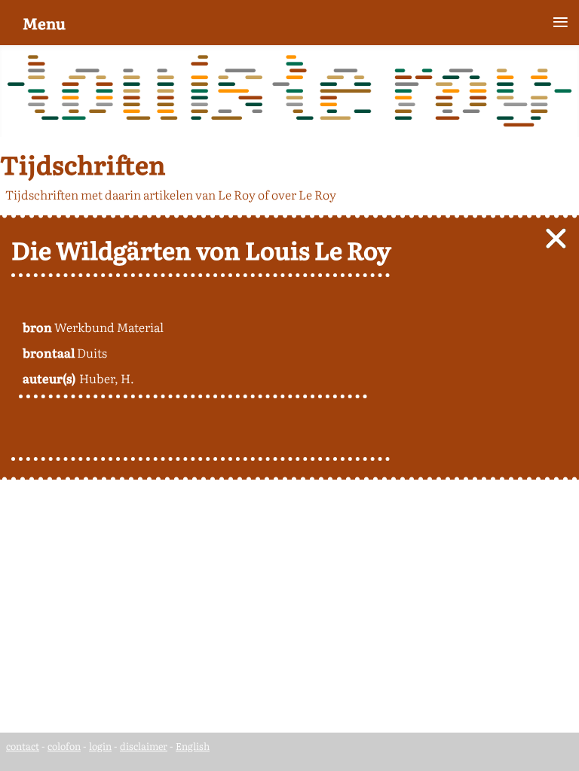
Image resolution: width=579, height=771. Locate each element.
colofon (64, 746)
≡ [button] (560, 22)
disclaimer (143, 746)
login (100, 746)
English (193, 746)
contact (22, 746)
